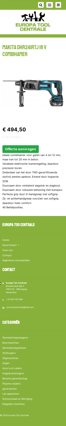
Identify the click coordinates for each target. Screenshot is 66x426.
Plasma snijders (11, 383)
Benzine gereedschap (14, 378)
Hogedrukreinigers (13, 373)
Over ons (7, 250)
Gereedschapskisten (14, 347)
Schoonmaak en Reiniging (17, 398)
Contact (7, 255)
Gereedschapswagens (15, 337)
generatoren (9, 388)
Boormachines (10, 342)
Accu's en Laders (12, 368)
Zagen (6, 363)
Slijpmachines (10, 358)
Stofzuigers (9, 352)
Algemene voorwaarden (16, 260)
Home (5, 239)
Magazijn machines (13, 403)
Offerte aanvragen (20, 149)
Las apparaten (10, 393)
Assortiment (9, 245)
